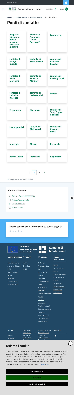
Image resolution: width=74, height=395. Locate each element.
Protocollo (35, 156)
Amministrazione (20, 17)
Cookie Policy (44, 364)
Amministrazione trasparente (43, 334)
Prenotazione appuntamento (27, 334)
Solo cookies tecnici (37, 371)
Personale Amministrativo (12, 279)
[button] (66, 9)
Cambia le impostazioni (37, 384)
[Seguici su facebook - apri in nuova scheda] (54, 9)
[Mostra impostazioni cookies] (72, 197)
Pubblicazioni (57, 293)
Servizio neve (57, 290)
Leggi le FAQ (27, 330)
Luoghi (55, 265)
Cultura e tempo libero (43, 283)
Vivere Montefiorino (58, 258)
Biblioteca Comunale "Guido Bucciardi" (35, 38)
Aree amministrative (14, 266)
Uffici (9, 269)
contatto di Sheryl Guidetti (14, 61)
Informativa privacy (44, 337)
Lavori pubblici (16, 127)
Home (9, 17)
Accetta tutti (37, 378)
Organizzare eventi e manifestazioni (59, 276)
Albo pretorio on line (44, 330)
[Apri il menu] (3, 9)
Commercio (55, 35)
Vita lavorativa (42, 321)
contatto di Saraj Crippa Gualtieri (56, 112)
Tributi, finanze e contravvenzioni (43, 316)
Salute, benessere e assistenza (44, 310)
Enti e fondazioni (13, 272)
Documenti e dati (13, 284)
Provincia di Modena (11, 3)
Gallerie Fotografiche (57, 282)
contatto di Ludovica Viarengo (14, 95)
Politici (10, 275)
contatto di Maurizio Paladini (55, 61)
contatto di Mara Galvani (36, 60)
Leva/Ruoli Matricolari (35, 127)
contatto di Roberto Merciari (35, 78)
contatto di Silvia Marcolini (14, 78)
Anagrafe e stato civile (43, 267)
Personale (55, 144)
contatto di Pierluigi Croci (57, 77)
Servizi (44, 257)
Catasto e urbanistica (41, 276)
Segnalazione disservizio (27, 338)
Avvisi (25, 269)
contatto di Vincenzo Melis (55, 129)
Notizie (25, 263)
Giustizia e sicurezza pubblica (44, 295)
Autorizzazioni (42, 272)
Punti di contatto (36, 17)
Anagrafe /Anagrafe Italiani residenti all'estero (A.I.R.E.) (14, 40)
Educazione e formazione (42, 289)
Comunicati (26, 266)
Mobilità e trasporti (44, 306)
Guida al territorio (58, 286)
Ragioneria (55, 156)
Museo (33, 144)
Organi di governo (13, 263)
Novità (28, 257)
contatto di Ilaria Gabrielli (36, 93)
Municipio (14, 144)
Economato (15, 110)
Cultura (53, 93)
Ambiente (41, 263)
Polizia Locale (16, 156)
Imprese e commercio (41, 301)
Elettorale (35, 110)
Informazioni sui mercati (58, 269)
